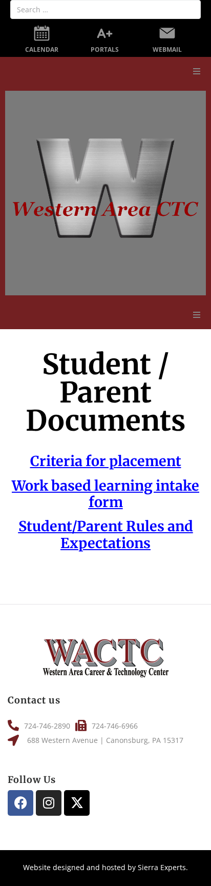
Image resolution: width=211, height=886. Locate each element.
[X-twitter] (77, 803)
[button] (196, 71)
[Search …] (105, 9)
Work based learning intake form (105, 494)
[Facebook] (20, 803)
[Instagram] (48, 803)
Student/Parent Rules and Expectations (105, 534)
